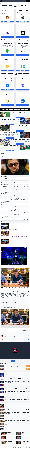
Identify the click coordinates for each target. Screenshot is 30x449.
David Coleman (18, 3)
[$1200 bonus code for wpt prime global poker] (2, 374)
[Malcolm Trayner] (2, 426)
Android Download (7, 43)
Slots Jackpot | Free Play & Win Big (7, 10)
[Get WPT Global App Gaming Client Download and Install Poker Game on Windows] (2, 418)
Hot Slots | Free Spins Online (7, 26)
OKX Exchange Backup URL (22, 59)
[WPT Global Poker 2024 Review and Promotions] (2, 382)
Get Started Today (20, 117)
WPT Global (5, 379)
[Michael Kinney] (2, 424)
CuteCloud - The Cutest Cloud (7, 78)
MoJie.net (7, 94)
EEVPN (22, 78)
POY (11, 1)
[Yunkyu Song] (2, 429)
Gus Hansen (5, 416)
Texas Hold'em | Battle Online (23, 10)
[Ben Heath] (2, 413)
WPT (2, 209)
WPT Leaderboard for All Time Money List (9, 3)
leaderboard (2, 236)
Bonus (12, 374)
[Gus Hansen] (2, 416)
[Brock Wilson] (2, 407)
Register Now (7, 59)
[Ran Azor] (2, 405)
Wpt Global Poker (9, 374)
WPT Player (8, 1)
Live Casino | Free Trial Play (22, 26)
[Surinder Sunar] (2, 410)
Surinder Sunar (6, 410)
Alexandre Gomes (25, 330)
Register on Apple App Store (23, 43)
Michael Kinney (6, 424)
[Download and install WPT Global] (2, 379)
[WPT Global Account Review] (2, 385)
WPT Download (20, 1)
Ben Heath (5, 413)
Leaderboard (15, 1)
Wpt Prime (5, 374)
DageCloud (22, 94)
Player (2, 3)
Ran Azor (5, 405)
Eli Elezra (3, 330)
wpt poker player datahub (21, 447)
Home (4, 1)
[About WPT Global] (2, 376)
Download (8, 379)
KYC (7, 385)
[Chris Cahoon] (2, 421)
